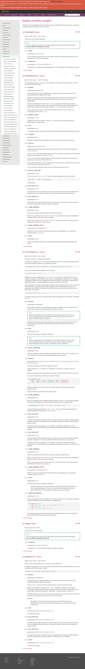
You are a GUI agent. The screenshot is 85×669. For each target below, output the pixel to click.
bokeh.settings (6, 149)
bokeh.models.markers (9, 91)
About (65, 11)
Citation (19, 663)
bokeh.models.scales (8, 101)
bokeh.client (5, 30)
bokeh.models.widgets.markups (11, 124)
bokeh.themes (6, 154)
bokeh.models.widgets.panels (10, 126)
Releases (43, 14)
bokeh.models (6, 56)
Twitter (32, 663)
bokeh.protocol (6, 140)
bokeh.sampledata (7, 145)
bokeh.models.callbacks (9, 66)
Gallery (71, 11)
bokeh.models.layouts (9, 84)
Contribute (33, 658)
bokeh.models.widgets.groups (10, 117)
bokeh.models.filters (8, 70)
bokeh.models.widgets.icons (10, 119)
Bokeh (7, 11)
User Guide (22, 14)
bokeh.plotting (6, 138)
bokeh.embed (6, 44)
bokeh (4, 25)
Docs (76, 11)
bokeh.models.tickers (8, 105)
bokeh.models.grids (8, 80)
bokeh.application (7, 28)
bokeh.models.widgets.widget (10, 133)
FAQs (19, 658)
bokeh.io (5, 49)
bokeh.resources (6, 143)
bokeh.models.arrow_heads (10, 61)
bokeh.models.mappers (9, 89)
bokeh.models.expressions (10, 68)
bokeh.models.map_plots (9, 87)
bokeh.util (5, 161)
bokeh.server (5, 147)
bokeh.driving (6, 42)
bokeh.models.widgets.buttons (11, 115)
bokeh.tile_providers (7, 156)
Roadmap (20, 661)
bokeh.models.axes (8, 63)
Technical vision (21, 660)
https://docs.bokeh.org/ (56, 1)
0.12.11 (6, 14)
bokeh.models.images (9, 82)
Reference (36, 14)
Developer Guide (51, 14)
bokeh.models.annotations (10, 59)
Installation (14, 14)
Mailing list (33, 660)
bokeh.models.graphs (8, 77)
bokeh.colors (6, 32)
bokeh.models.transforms (9, 112)
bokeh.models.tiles (8, 108)
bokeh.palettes (6, 136)
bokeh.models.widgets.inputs (10, 122)
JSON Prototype (28, 70)
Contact (6, 661)
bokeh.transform (6, 159)
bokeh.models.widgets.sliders (10, 129)
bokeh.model (6, 53)
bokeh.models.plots (8, 94)
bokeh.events (6, 46)
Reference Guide (6, 23)
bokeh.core (5, 37)
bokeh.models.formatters (9, 73)
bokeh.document (7, 39)
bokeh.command (7, 35)
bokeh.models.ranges (8, 96)
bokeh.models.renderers (9, 98)
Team (6, 660)
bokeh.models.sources (9, 103)
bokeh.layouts (6, 51)
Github (81, 11)
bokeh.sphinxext (6, 152)
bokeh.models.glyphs (8, 75)
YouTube (32, 664)
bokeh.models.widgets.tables (10, 131)
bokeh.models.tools (8, 110)
